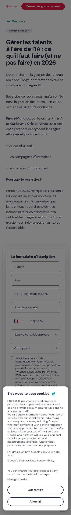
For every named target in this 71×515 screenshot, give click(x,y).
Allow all (35, 502)
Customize (36, 490)
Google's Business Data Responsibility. (31, 460)
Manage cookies (17, 479)
